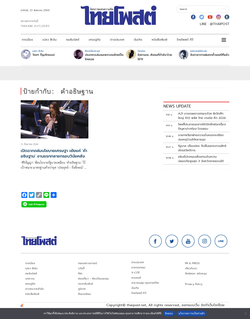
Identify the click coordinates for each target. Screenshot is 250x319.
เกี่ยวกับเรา (191, 268)
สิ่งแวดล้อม (84, 294)
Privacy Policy (194, 284)
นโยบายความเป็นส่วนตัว (191, 313)
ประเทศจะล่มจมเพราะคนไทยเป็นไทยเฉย (104, 57)
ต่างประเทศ (117, 39)
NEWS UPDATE (177, 106)
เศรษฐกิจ (94, 39)
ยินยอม (169, 313)
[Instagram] (218, 17)
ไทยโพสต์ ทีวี (185, 39)
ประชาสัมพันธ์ (85, 284)
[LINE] (221, 241)
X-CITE (135, 273)
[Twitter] (201, 17)
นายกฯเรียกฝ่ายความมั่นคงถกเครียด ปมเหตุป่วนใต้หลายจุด (201, 137)
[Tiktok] (227, 17)
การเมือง (27, 39)
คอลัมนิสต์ (72, 39)
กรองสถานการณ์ (87, 263)
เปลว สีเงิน (49, 39)
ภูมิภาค (82, 289)
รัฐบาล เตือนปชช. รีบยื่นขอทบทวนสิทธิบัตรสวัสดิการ (202, 148)
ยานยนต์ (136, 278)
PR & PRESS (192, 263)
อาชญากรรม (138, 267)
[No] (245, 313)
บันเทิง (138, 39)
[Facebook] (193, 17)
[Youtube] (210, 17)
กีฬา (80, 273)
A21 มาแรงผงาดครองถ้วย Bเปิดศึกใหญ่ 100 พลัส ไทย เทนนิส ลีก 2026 (202, 115)
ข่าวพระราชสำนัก (34, 289)
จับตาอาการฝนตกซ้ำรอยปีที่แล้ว (209, 55)
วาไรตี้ (81, 268)
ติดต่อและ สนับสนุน (196, 273)
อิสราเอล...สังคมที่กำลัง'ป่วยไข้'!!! (155, 57)
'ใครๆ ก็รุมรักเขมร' (43, 55)
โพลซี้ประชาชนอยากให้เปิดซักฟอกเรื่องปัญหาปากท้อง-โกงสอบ (202, 126)
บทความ (30, 279)
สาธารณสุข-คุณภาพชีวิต (145, 283)
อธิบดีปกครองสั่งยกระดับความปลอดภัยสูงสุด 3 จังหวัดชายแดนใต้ (201, 159)
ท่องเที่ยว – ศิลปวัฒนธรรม (93, 279)
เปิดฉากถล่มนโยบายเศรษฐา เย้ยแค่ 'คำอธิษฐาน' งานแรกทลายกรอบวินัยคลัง (54, 153)
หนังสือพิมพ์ (159, 39)
